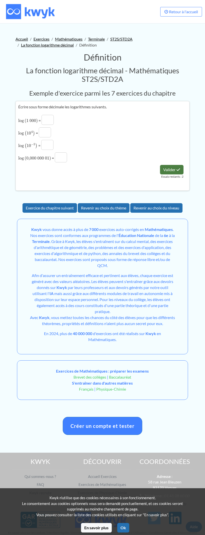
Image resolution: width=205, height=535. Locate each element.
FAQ (40, 484)
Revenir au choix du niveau (156, 207)
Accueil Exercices (102, 476)
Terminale (96, 39)
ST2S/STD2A (121, 39)
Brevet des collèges (90, 377)
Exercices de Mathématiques (102, 484)
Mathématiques (68, 39)
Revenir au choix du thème (103, 207)
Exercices (42, 39)
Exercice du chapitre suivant (50, 207)
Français (86, 389)
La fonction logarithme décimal (47, 45)
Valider (169, 169)
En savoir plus (96, 527)
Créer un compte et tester (102, 426)
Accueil (22, 39)
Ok (123, 527)
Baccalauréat (120, 377)
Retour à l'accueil (183, 11)
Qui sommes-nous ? (40, 476)
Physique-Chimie (111, 389)
